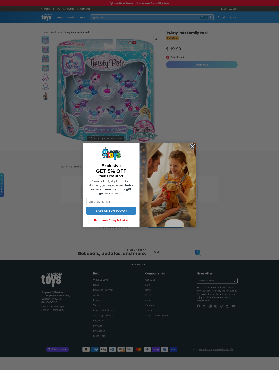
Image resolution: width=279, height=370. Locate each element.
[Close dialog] (192, 146)
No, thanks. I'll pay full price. (111, 220)
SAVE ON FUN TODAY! (111, 211)
